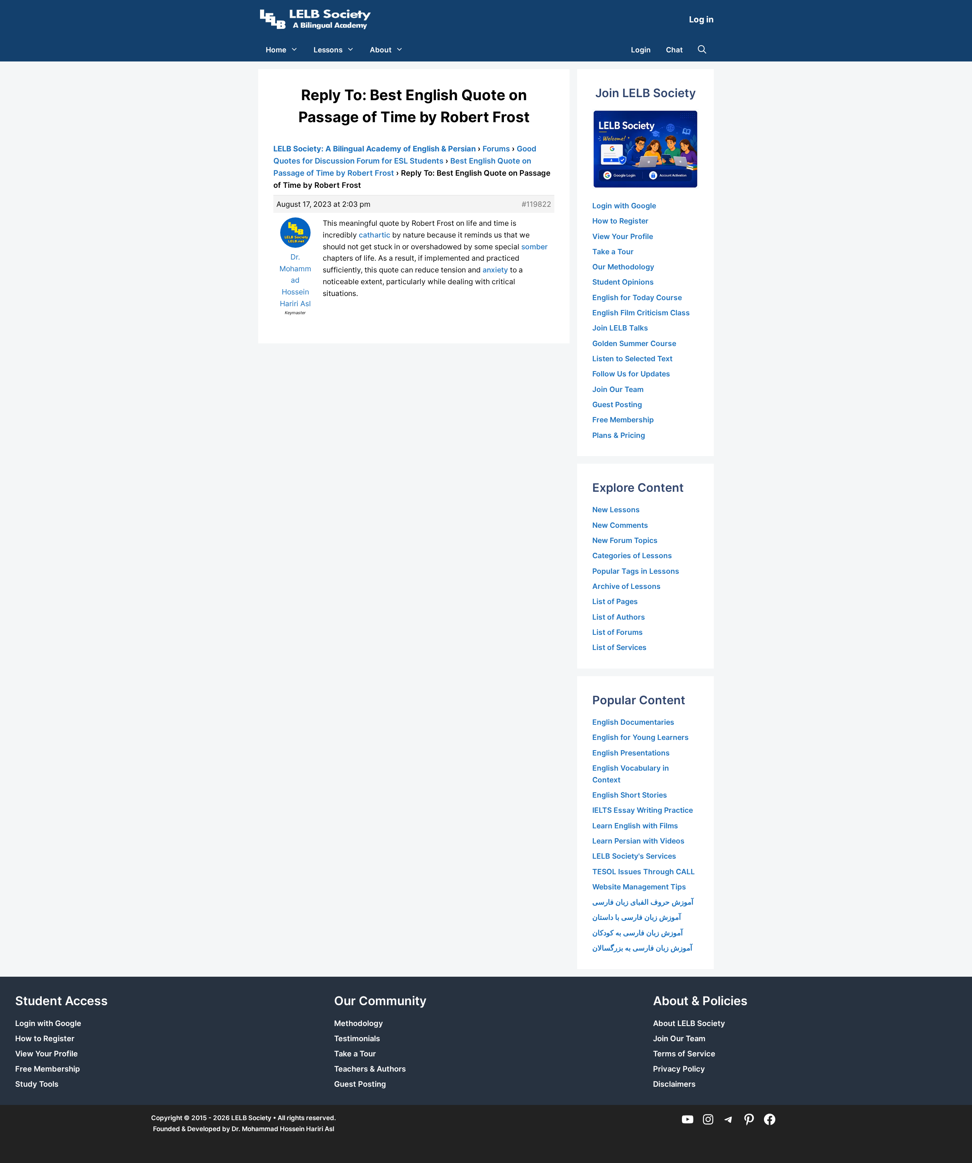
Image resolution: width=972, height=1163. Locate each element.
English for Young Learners (640, 737)
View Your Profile (622, 236)
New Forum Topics (625, 540)
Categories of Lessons (632, 555)
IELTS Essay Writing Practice (642, 810)
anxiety (495, 269)
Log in (701, 19)
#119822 (536, 204)
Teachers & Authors (370, 1068)
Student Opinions (623, 281)
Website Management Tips (639, 886)
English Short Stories (629, 794)
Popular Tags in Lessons (635, 571)
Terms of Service (684, 1053)
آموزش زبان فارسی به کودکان (637, 932)
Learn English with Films (635, 825)
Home (276, 50)
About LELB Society (689, 1023)
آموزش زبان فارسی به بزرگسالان (642, 947)
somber (534, 246)
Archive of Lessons (626, 586)
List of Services (619, 647)
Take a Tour (613, 251)
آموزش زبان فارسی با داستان (636, 917)
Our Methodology (623, 266)
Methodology (358, 1023)
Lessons (328, 50)
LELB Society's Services (634, 856)
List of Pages (615, 601)
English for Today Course (637, 297)
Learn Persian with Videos (638, 840)
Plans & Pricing (618, 435)
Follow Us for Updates (631, 373)
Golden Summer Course (634, 343)
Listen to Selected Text (632, 358)
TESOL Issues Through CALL (643, 871)
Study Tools (36, 1084)
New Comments (620, 525)
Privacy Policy (679, 1068)
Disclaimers (674, 1084)
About (380, 50)
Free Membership (623, 419)
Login (641, 50)
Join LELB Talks (620, 327)
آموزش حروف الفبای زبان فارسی (642, 901)
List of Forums (617, 632)
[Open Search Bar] (702, 50)
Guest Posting (617, 404)
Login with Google (624, 205)
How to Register (620, 220)
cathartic (374, 234)
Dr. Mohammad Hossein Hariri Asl (283, 1129)
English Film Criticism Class (641, 312)
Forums (496, 148)
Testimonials (357, 1038)
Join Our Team (618, 389)
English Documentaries (633, 722)
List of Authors (618, 617)
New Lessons (616, 509)
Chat (674, 50)
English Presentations (631, 752)
